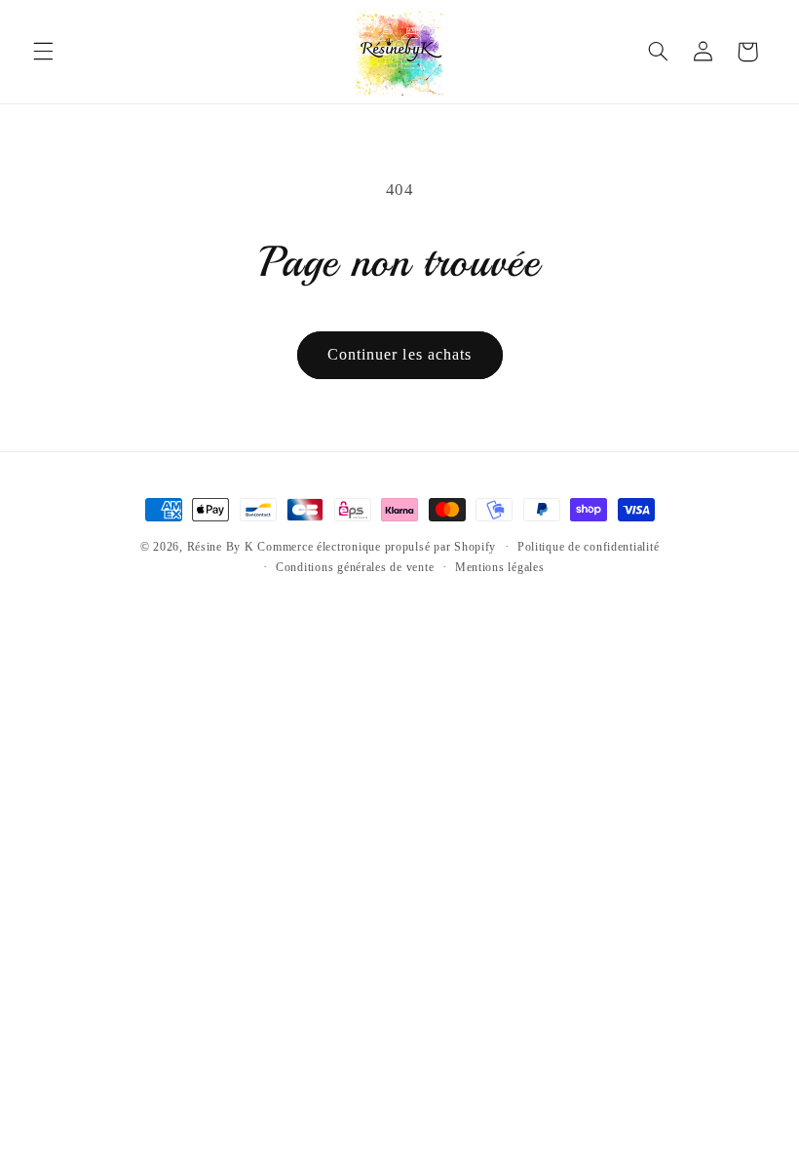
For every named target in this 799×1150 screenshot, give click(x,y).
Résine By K (220, 547)
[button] (42, 51)
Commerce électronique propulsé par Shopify (376, 547)
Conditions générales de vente (355, 567)
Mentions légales (500, 567)
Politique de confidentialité (588, 547)
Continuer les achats (399, 354)
